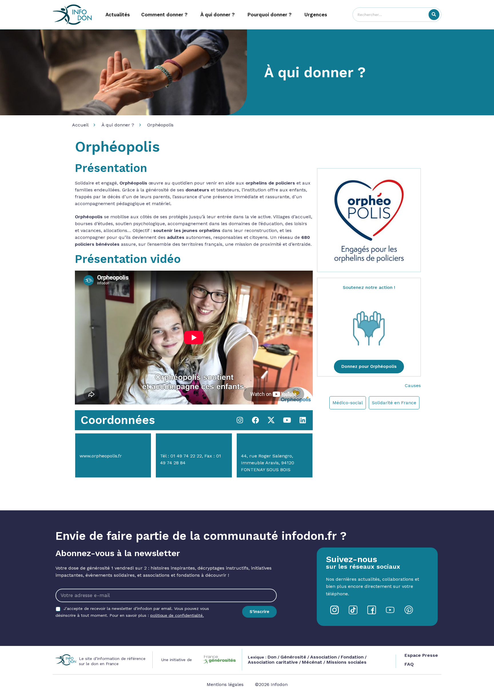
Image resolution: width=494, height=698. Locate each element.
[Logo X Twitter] (271, 420)
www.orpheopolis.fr (100, 456)
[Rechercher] (434, 14)
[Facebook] (255, 420)
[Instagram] (240, 420)
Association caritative (273, 662)
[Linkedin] (303, 420)
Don (272, 657)
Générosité (293, 657)
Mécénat (312, 662)
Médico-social (347, 402)
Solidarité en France (394, 402)
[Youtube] (287, 420)
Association (323, 657)
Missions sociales (345, 662)
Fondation (352, 657)
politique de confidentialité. (177, 615)
